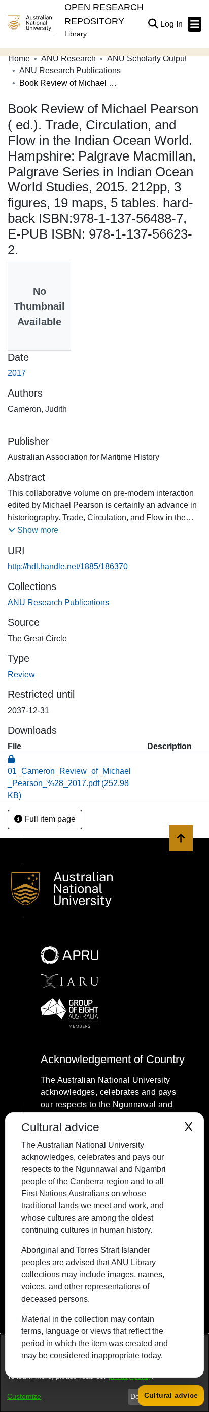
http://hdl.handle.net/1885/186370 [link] (68, 566)
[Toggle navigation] (194, 24)
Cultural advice (171, 1395)
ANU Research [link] (68, 58)
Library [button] (75, 34)
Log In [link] (172, 24)
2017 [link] (17, 373)
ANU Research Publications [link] (70, 70)
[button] (153, 24)
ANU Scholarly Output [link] (147, 58)
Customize (24, 1396)
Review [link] (21, 674)
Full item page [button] (49, 819)
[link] (58, 602)
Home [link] (19, 58)
